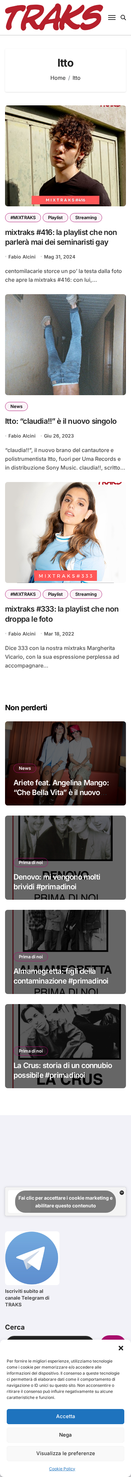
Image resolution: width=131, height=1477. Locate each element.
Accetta (65, 1416)
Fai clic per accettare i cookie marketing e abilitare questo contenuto (65, 1201)
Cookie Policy (62, 1468)
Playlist (55, 217)
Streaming (86, 217)
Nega (65, 1435)
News (16, 406)
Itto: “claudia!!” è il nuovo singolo (61, 420)
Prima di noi (31, 862)
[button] (121, 1348)
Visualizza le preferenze (65, 1453)
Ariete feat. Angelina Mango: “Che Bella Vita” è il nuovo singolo (61, 792)
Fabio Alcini (22, 257)
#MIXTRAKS (23, 217)
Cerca (15, 1327)
